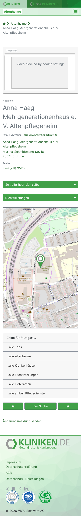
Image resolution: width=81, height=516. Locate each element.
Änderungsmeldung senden (22, 421)
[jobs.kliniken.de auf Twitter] (7, 488)
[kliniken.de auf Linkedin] (26, 488)
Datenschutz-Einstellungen (25, 479)
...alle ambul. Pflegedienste (26, 393)
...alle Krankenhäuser (21, 365)
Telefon (7, 163)
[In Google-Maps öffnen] (40, 267)
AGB (9, 473)
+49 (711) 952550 (15, 168)
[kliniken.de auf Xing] (19, 488)
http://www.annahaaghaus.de (40, 134)
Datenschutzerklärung (21, 467)
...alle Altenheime (19, 356)
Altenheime (12, 11)
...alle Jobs (14, 347)
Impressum (13, 462)
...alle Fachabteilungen (22, 375)
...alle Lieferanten (19, 384)
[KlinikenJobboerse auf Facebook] (13, 488)
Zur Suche (40, 406)
